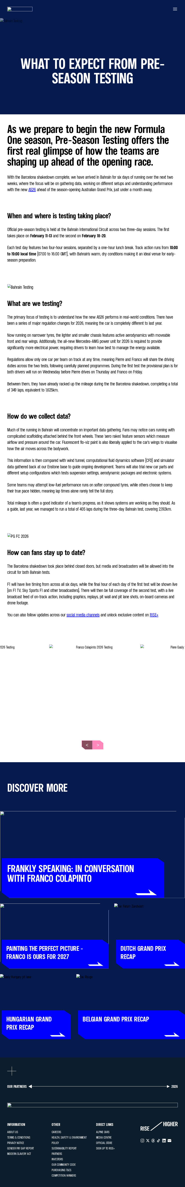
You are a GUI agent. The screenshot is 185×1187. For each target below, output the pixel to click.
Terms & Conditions (18, 1137)
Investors (57, 1159)
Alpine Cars (102, 1132)
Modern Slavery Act (19, 1154)
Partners (57, 1154)
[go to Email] (169, 1140)
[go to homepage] (19, 9)
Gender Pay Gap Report (20, 1148)
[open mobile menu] (175, 9)
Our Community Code (64, 1164)
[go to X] (147, 1140)
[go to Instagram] (142, 1140)
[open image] (92, 687)
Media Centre (104, 1137)
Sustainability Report (64, 1148)
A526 (32, 189)
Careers (56, 1132)
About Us (12, 1132)
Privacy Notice (15, 1143)
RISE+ (154, 615)
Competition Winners (64, 1175)
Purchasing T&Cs (61, 1170)
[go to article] (92, 854)
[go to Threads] (153, 1140)
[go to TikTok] (158, 1140)
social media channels (83, 615)
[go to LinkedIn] (164, 1140)
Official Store (104, 1143)
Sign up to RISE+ (105, 1148)
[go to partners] (92, 1105)
